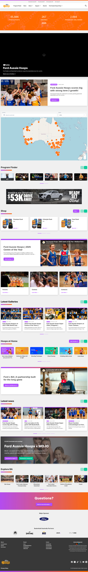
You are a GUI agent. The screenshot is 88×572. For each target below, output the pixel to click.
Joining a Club (25, 548)
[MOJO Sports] (58, 533)
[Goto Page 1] (42, 183)
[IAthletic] (15, 533)
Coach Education (48, 545)
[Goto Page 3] (48, 361)
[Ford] (44, 519)
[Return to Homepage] (6, 5)
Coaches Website (49, 548)
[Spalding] (29, 533)
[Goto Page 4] (48, 433)
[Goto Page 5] (53, 433)
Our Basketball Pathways (27, 545)
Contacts (2, 545)
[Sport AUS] (44, 533)
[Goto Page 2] (46, 183)
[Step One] (72, 533)
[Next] (85, 167)
